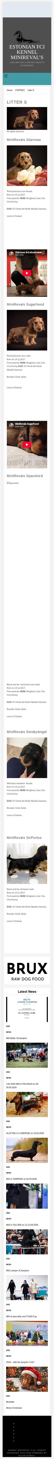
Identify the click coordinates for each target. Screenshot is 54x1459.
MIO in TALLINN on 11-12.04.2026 (22, 1225)
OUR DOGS (21, 1427)
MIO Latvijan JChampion (17, 1270)
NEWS (8, 1032)
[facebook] (27, 23)
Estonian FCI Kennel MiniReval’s (27, 52)
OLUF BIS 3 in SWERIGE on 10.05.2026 (25, 1133)
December (10, 1402)
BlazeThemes (27, 1456)
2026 (8, 1026)
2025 (8, 1396)
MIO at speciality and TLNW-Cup (21, 1316)
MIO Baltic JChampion (16, 1038)
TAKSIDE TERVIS (24, 1434)
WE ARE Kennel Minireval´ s (28, 1441)
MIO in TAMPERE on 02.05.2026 (21, 1179)
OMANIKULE (21, 1437)
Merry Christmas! (14, 1408)
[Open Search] (46, 82)
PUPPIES (20, 1430)
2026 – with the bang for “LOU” (20, 1362)
